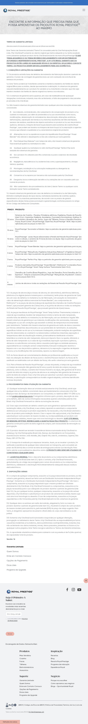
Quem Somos (13, 551)
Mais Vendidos (25, 656)
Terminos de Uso (69, 705)
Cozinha (23, 659)
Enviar (10, 634)
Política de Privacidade (54, 705)
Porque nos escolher (59, 680)
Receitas (54, 656)
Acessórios (24, 670)
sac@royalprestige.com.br (22, 396)
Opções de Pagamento (17, 560)
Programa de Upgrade (16, 570)
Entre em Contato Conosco (19, 556)
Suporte (24, 676)
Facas (22, 661)
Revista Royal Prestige (60, 661)
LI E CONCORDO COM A (15, 619)
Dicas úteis (11, 565)
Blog (52, 659)
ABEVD (20, 705)
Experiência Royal (58, 667)
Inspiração (57, 651)
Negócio (55, 676)
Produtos (25, 651)
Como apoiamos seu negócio (62, 683)
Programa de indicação (60, 664)
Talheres (23, 664)
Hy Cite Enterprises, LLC (36, 712)
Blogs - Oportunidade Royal (62, 686)
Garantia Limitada (15, 547)
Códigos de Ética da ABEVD (34, 705)
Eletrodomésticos (27, 667)
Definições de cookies (10, 722)
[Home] (16, 10)
